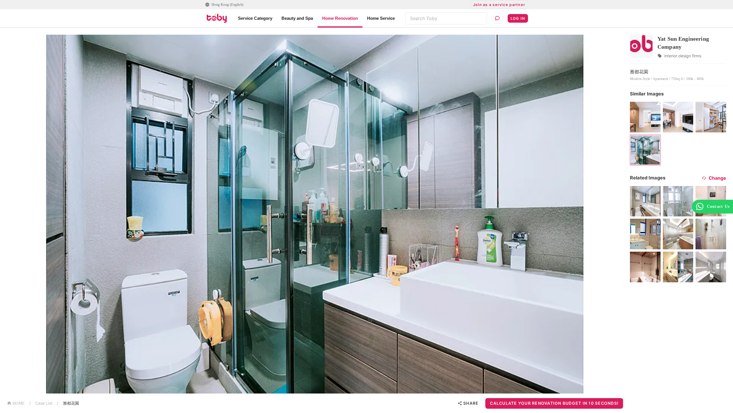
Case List (43, 403)
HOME (19, 403)
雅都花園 (71, 403)
